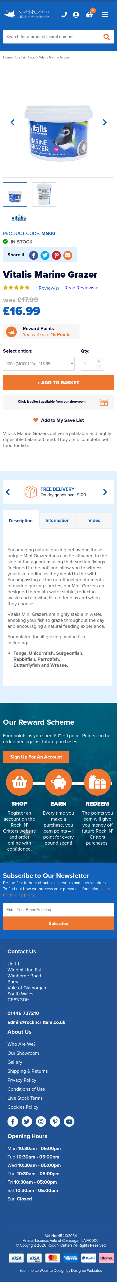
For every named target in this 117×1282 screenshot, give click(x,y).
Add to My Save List (62, 420)
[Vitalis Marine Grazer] (58, 122)
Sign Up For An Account (36, 757)
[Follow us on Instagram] (41, 1121)
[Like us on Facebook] (13, 1121)
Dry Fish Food (25, 57)
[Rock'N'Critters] (27, 19)
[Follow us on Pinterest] (55, 1121)
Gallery (15, 1062)
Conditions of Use (26, 1089)
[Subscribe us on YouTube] (69, 1121)
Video (94, 520)
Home (7, 57)
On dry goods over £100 (63, 494)
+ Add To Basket (59, 383)
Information (58, 520)
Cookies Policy (23, 1107)
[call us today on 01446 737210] (64, 14)
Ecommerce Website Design (42, 1270)
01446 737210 (23, 1013)
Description (21, 520)
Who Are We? (21, 1044)
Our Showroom (23, 1053)
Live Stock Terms (25, 1098)
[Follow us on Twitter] (27, 1121)
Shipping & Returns (28, 1071)
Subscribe (58, 923)
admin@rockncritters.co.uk (36, 1022)
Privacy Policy (22, 1080)
